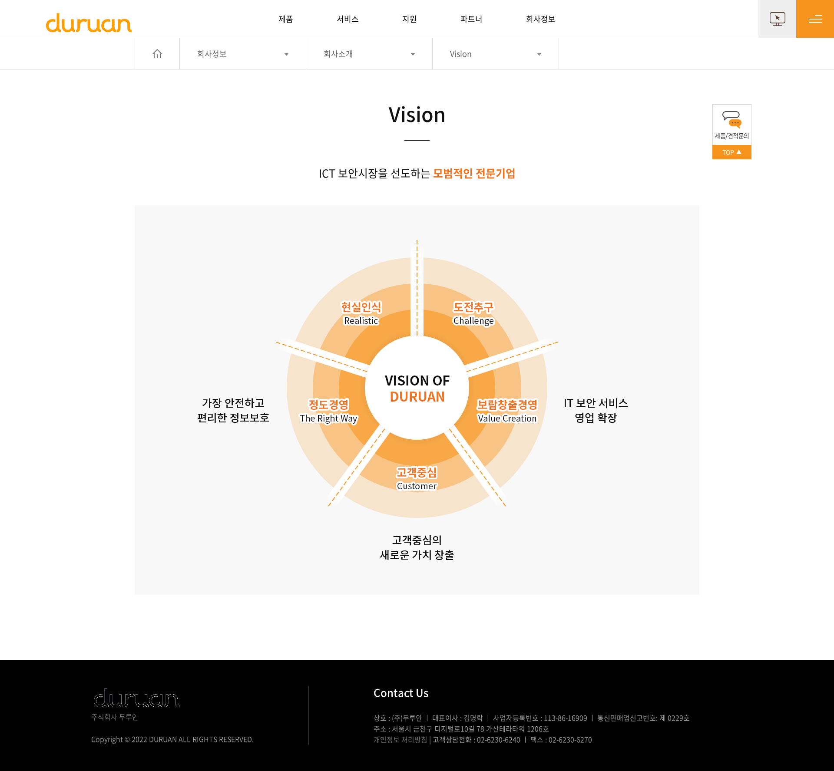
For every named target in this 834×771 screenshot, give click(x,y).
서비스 (348, 19)
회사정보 (541, 19)
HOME (157, 53)
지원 (409, 19)
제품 (285, 19)
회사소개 (338, 53)
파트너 (471, 19)
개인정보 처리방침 (400, 739)
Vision (461, 53)
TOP (731, 152)
